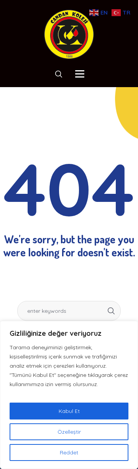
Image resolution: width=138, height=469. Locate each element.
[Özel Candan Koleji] (69, 34)
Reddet (69, 452)
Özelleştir (69, 431)
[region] (69, 395)
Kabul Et (69, 411)
